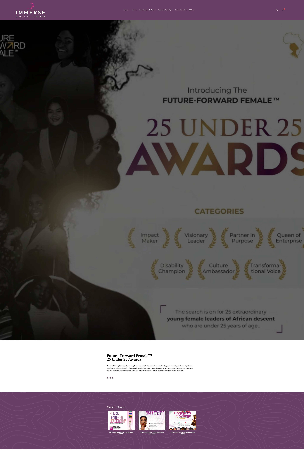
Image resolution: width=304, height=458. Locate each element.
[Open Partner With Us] (186, 10)
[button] (277, 10)
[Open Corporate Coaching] (172, 10)
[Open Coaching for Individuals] (155, 10)
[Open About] (128, 10)
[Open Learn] (136, 10)
